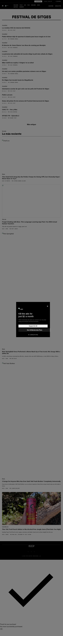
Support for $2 (33, 326)
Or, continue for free (33, 334)
